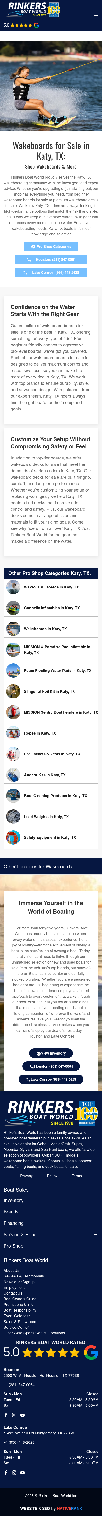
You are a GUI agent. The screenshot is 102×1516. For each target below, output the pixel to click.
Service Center (16, 1327)
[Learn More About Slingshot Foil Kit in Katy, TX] (51, 691)
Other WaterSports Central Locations (34, 1333)
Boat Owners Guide (20, 1298)
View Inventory (53, 1053)
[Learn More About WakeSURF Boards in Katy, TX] (51, 587)
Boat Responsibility (20, 1310)
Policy (52, 1175)
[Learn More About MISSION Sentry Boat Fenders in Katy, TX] (51, 712)
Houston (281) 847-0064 (53, 1066)
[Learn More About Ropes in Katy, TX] (51, 733)
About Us (11, 1270)
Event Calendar (17, 1315)
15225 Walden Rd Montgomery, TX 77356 (39, 1433)
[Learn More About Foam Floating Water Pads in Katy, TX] (51, 670)
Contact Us (13, 1293)
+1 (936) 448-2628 (19, 1442)
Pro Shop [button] (13, 1245)
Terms (77, 1175)
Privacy (26, 1175)
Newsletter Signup (19, 1281)
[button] (96, 16)
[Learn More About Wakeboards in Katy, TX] (51, 628)
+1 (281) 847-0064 (19, 1384)
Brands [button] (11, 1211)
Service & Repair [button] (21, 1234)
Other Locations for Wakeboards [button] (38, 866)
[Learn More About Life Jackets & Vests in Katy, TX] (51, 754)
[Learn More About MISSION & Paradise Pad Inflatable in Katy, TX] (51, 649)
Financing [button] (14, 1223)
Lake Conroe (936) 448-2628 (53, 1079)
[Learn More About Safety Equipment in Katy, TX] (51, 837)
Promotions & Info (18, 1304)
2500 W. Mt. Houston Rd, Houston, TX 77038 (41, 1375)
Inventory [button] (13, 1200)
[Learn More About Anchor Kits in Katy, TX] (51, 774)
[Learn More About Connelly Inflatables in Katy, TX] (51, 607)
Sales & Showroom (20, 1321)
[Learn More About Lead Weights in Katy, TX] (51, 816)
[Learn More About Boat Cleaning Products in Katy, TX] (51, 795)
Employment (14, 1287)
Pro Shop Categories (53, 246)
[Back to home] (33, 9)
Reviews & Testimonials (24, 1276)
